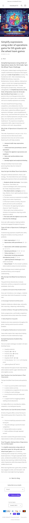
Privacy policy (24, 517)
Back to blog (16, 478)
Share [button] (4, 58)
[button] (3, 5)
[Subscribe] (22, 489)
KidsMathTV (8, 517)
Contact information (15, 519)
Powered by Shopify (15, 517)
